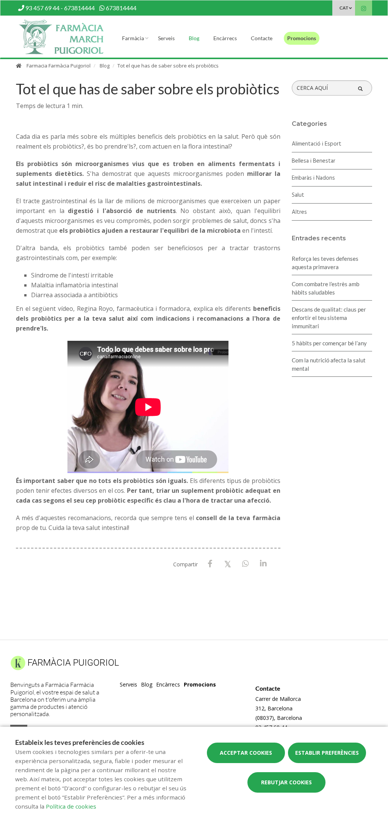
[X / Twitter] (227, 563)
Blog (194, 38)
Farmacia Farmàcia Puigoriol (59, 65)
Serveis (166, 38)
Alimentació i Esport (316, 144)
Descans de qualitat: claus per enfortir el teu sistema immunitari (329, 317)
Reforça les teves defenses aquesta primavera (325, 262)
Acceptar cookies (246, 752)
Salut (298, 195)
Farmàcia (133, 38)
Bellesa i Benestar (313, 161)
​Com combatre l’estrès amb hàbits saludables (325, 288)
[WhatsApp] (245, 563)
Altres (299, 212)
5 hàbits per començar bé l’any (329, 343)
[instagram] (363, 8)
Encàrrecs (225, 38)
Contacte (261, 38)
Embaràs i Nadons (313, 178)
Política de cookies (71, 806)
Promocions (301, 38)
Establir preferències (327, 752)
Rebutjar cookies (286, 782)
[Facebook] (210, 563)
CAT (344, 8)
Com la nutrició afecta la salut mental (329, 364)
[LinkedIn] (263, 563)
